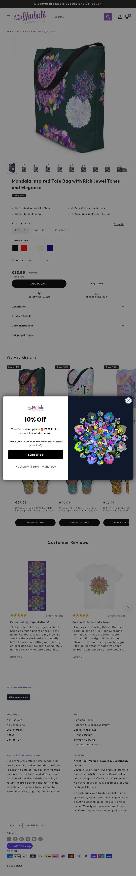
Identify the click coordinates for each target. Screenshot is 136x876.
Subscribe (36, 455)
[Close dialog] (128, 401)
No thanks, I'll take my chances (36, 467)
